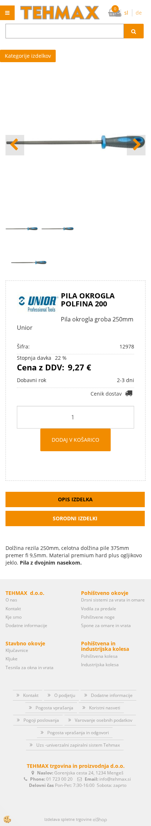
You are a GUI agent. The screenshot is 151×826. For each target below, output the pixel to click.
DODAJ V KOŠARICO (75, 439)
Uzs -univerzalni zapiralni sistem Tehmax (78, 745)
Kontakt (13, 609)
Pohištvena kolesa (99, 656)
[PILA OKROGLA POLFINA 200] (29, 262)
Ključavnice (16, 650)
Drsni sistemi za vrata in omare (113, 600)
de (139, 12)
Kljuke (11, 659)
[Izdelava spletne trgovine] (100, 819)
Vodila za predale (98, 609)
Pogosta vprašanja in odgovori (78, 732)
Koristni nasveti (104, 708)
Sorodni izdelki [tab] (75, 518)
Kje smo (13, 617)
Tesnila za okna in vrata (29, 667)
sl (126, 12)
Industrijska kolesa (100, 664)
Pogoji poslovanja (41, 720)
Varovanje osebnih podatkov (103, 720)
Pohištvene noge (98, 617)
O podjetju (64, 695)
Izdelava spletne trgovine (68, 819)
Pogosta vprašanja (54, 708)
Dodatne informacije (26, 625)
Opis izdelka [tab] (75, 499)
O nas (11, 600)
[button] (136, 145)
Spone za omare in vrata (106, 625)
